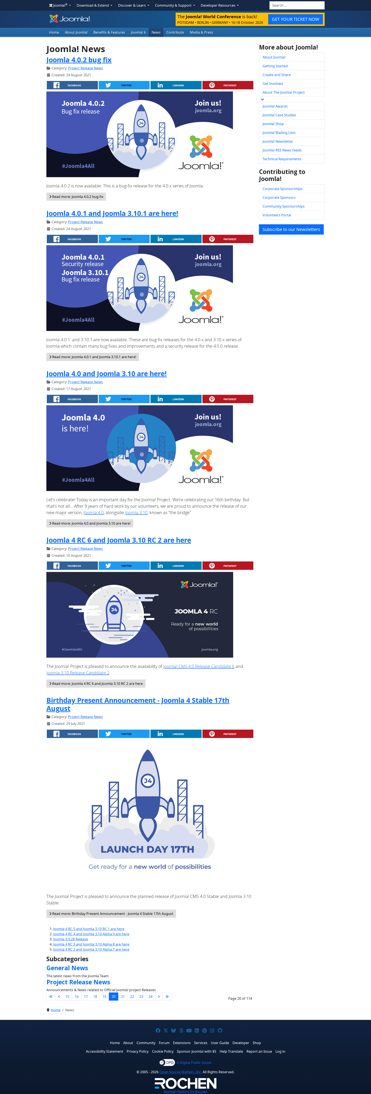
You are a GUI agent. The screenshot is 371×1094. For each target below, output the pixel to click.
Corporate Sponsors (279, 197)
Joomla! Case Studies (279, 115)
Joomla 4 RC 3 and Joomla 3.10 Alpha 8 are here (91, 944)
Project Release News (85, 68)
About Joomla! (76, 32)
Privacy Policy (138, 1051)
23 (141, 996)
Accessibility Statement (104, 1051)
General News (67, 968)
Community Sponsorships (284, 206)
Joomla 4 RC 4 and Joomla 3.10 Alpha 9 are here (91, 934)
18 (95, 996)
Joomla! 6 (138, 32)
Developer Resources (218, 5)
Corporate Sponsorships (283, 188)
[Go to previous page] (59, 996)
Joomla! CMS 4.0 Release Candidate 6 (198, 666)
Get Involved (273, 83)
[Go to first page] (50, 996)
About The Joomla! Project (284, 92)
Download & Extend (93, 5)
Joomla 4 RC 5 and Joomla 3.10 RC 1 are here (88, 928)
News (156, 32)
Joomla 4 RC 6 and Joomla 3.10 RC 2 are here (118, 540)
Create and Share (277, 74)
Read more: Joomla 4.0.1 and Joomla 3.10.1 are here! (93, 357)
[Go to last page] (167, 996)
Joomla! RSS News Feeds (282, 150)
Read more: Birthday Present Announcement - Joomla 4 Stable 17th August (112, 913)
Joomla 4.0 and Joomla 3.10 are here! (106, 373)
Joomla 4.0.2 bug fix (79, 59)
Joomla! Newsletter (278, 141)
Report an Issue (259, 1051)
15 (67, 996)
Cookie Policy (162, 1051)
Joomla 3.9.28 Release (70, 939)
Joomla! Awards (275, 106)
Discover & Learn (132, 5)
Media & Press (201, 32)
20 (114, 996)
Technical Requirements (282, 159)
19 (104, 996)
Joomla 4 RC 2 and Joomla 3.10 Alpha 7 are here (91, 949)
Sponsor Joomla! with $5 (196, 1051)
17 (86, 996)
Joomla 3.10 (136, 512)
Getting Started (275, 66)
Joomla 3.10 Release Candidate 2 (77, 673)
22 (132, 996)
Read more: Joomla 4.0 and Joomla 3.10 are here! (91, 523)
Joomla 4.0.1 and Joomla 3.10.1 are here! (112, 213)
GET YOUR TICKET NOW (295, 19)
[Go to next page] (159, 996)
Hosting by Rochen (185, 1091)
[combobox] (297, 5)
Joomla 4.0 (94, 512)
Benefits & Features (109, 32)
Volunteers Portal (277, 215)
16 (77, 996)
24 (150, 996)
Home (54, 32)
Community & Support (173, 5)
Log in (280, 1051)
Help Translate (231, 1051)
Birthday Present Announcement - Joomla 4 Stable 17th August (137, 704)
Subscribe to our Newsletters (291, 229)
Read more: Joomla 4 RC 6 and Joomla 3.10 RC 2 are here (97, 683)
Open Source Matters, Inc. (180, 1072)
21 (123, 996)
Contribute (175, 32)
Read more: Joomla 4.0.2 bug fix (77, 196)
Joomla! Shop (273, 123)
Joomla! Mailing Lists (279, 132)
